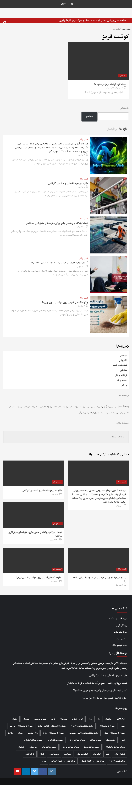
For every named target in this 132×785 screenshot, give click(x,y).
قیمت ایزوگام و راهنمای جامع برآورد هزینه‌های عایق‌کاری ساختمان (57, 223)
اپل (115, 406)
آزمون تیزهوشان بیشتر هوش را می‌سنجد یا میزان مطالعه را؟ (59, 262)
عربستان (33, 747)
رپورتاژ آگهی (121, 625)
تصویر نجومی (97, 407)
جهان (122, 726)
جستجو (124, 108)
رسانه (20, 733)
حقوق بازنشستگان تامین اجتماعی (83, 733)
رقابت (113, 412)
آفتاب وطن (122, 771)
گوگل (42, 754)
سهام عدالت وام (49, 747)
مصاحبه (67, 754)
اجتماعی (95, 20)
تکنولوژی (63, 20)
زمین (108, 412)
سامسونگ (102, 413)
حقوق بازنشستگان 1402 (61, 407)
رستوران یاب (121, 638)
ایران (111, 406)
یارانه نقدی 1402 (117, 761)
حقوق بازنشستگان (76, 407)
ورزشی (110, 20)
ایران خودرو (77, 719)
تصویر (63, 4)
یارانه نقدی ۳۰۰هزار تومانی (92, 761)
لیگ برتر (90, 412)
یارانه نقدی (29, 754)
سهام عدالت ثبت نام (33, 740)
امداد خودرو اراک (119, 645)
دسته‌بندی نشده (120, 365)
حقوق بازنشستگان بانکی (30, 407)
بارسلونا (63, 719)
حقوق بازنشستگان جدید (53, 733)
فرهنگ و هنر (85, 20)
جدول (84, 407)
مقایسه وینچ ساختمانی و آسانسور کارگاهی (68, 183)
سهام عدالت (95, 740)
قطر (107, 754)
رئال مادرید (119, 413)
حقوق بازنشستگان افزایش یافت (52, 726)
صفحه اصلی (120, 20)
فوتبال (96, 412)
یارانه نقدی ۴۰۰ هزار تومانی (63, 761)
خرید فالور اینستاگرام (117, 437)
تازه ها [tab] (123, 129)
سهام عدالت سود (91, 747)
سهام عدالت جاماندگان (114, 747)
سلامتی (103, 20)
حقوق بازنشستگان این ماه (45, 407)
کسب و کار (73, 20)
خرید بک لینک (120, 632)
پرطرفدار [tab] (112, 129)
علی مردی (110, 88)
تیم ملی (90, 406)
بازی (105, 406)
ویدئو (70, 4)
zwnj (126, 407)
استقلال (120, 406)
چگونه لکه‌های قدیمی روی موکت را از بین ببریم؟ (65, 302)
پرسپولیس (81, 412)
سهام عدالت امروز (55, 740)
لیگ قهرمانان (82, 754)
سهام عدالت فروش (70, 747)
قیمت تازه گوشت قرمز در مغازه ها (110, 84)
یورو (44, 761)
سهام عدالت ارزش (76, 740)
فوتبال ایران (119, 754)
